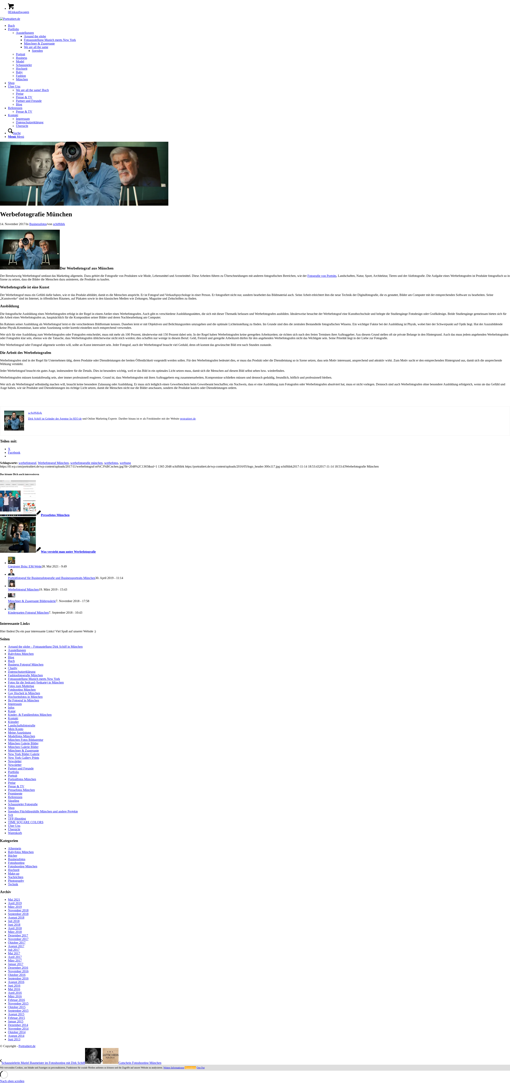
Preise (12, 782)
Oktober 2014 (17, 1032)
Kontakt (13, 718)
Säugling (13, 800)
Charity (12, 668)
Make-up (13, 873)
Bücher (12, 855)
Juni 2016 (14, 985)
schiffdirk (59, 224)
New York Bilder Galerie (23, 754)
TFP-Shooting (17, 818)
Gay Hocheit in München (24, 693)
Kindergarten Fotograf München (28, 612)
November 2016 (18, 971)
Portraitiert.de (27, 1046)
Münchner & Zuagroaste (23, 750)
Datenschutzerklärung (21, 671)
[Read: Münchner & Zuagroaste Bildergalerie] (11, 597)
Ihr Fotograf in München (23, 700)
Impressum (15, 704)
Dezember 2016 (18, 967)
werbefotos (111, 463)
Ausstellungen (17, 650)
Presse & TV (16, 786)
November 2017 (18, 939)
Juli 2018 (14, 921)
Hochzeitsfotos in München (25, 696)
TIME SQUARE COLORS (25, 822)
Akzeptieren (190, 1067)
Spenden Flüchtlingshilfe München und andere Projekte (43, 811)
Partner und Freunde (21, 768)
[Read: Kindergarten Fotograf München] (11, 609)
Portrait (12, 775)
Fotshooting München (22, 689)
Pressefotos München (21, 790)
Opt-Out (201, 1067)
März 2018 (15, 932)
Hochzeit (13, 870)
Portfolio (13, 772)
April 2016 (15, 992)
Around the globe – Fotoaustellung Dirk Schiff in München (45, 646)
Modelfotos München (21, 736)
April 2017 (15, 957)
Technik (13, 884)
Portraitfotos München (22, 779)
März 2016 (15, 996)
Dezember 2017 (18, 935)
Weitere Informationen (173, 1067)
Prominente (15, 793)
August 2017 (16, 946)
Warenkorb (15, 833)
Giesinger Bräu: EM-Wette (25, 566)
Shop (11, 808)
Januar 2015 (15, 1021)
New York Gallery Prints (23, 757)
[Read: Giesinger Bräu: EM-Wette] (11, 562)
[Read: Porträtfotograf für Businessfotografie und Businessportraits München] (11, 574)
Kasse (12, 711)
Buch (11, 661)
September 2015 (18, 1010)
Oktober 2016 (17, 975)
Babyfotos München (21, 653)
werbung (125, 463)
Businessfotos (38, 224)
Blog (11, 657)
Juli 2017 (14, 949)
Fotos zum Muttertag (21, 686)
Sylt (10, 815)
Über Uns (14, 825)
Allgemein (14, 848)
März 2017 (15, 960)
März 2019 (15, 906)
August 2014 (16, 1035)
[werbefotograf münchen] (84, 204)
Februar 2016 (16, 1000)
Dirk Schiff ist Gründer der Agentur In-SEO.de (55, 418)
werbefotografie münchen (86, 463)
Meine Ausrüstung (19, 732)
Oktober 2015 (17, 1007)
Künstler (13, 722)
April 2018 (15, 928)
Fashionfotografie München (25, 675)
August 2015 (16, 1014)
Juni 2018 (14, 924)
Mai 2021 (14, 899)
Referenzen (15, 797)
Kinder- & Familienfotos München (30, 714)
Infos (11, 707)
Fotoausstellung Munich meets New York (34, 679)
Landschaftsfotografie (21, 725)
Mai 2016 (14, 989)
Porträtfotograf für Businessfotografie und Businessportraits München (51, 578)
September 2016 (18, 978)
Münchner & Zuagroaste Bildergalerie (32, 601)
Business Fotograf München (25, 664)
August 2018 (16, 917)
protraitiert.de (188, 418)
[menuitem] (259, 25)
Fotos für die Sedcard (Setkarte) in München (36, 682)
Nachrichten (15, 877)
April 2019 (15, 903)
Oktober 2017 (17, 942)
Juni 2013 (14, 1039)
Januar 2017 (15, 964)
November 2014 (18, 1028)
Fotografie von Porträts (321, 275)
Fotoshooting (16, 862)
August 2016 (16, 982)
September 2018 (18, 914)
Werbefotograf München (53, 463)
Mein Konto (15, 729)
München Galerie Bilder (23, 743)
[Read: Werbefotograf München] (11, 586)
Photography (16, 880)
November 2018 (18, 910)
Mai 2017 (14, 953)
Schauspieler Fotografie (23, 804)
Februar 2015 (16, 1018)
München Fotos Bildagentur (25, 739)
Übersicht (14, 829)
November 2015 (18, 1003)
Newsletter (15, 761)
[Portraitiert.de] (10, 19)
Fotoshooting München (22, 866)
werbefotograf (27, 463)
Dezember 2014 (18, 1025)
